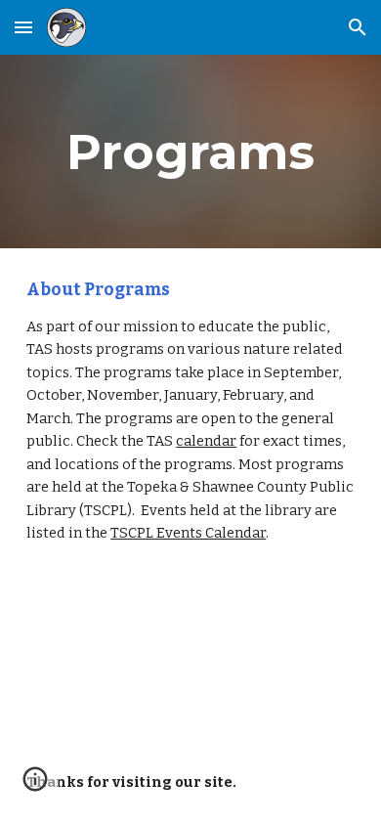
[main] (190, 151)
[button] (23, 27)
